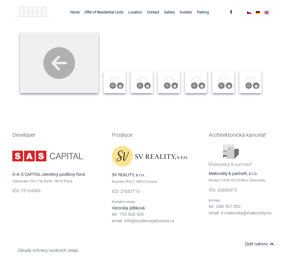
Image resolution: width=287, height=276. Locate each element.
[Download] (120, 85)
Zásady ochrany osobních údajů (48, 250)
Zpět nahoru (257, 243)
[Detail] (113, 85)
